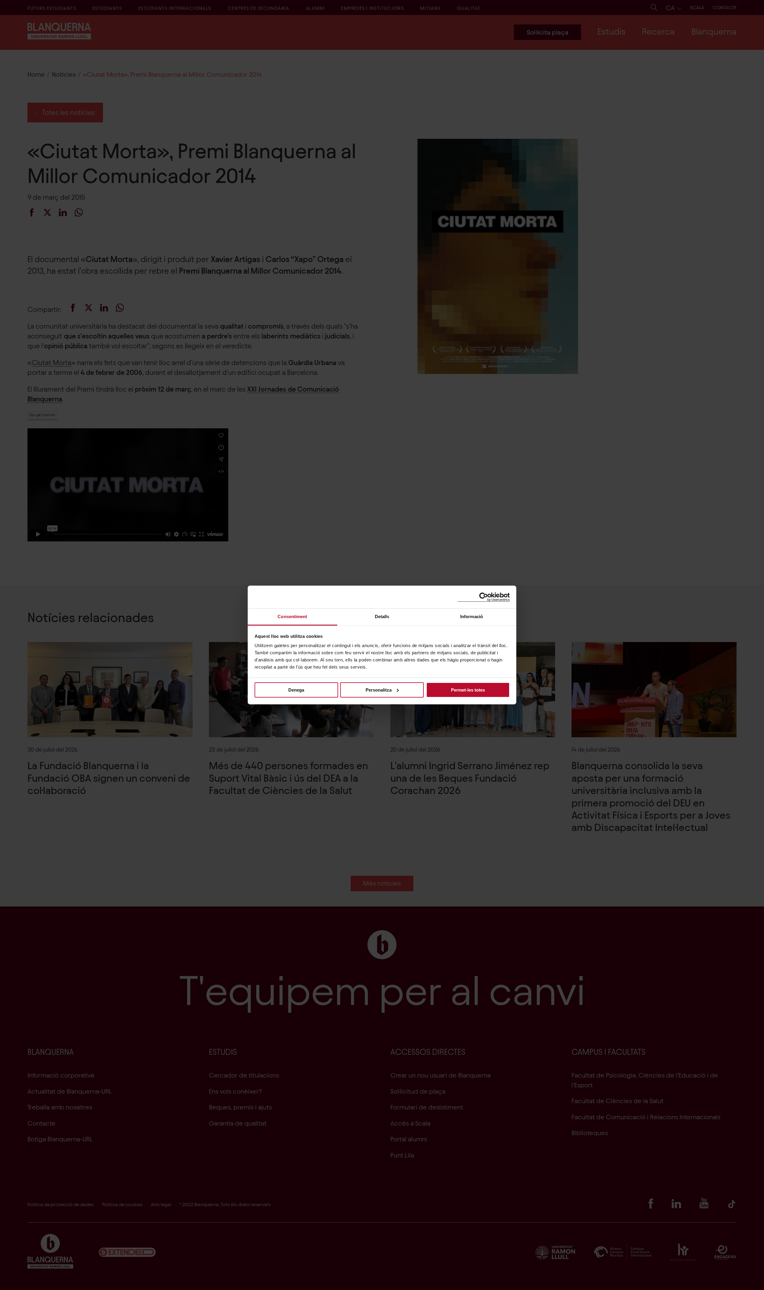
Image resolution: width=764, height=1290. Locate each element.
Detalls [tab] (382, 616)
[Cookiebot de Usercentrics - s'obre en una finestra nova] (484, 596)
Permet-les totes (468, 689)
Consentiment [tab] (292, 616)
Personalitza (379, 689)
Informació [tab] (471, 616)
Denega (296, 689)
